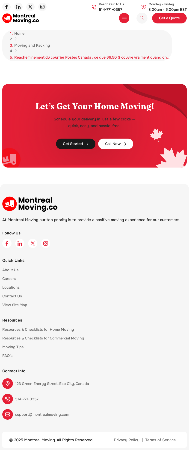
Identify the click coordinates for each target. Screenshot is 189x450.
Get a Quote (169, 18)
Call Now (113, 143)
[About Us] (21, 271)
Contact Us (12, 296)
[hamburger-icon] (124, 18)
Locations (11, 287)
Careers (9, 278)
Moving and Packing (32, 45)
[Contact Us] (24, 297)
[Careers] (18, 280)
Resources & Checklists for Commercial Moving (43, 338)
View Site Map (14, 304)
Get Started (73, 143)
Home (19, 33)
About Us (10, 270)
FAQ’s (7, 355)
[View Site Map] (29, 306)
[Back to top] (178, 439)
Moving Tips (13, 347)
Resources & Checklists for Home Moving (38, 329)
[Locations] (22, 288)
